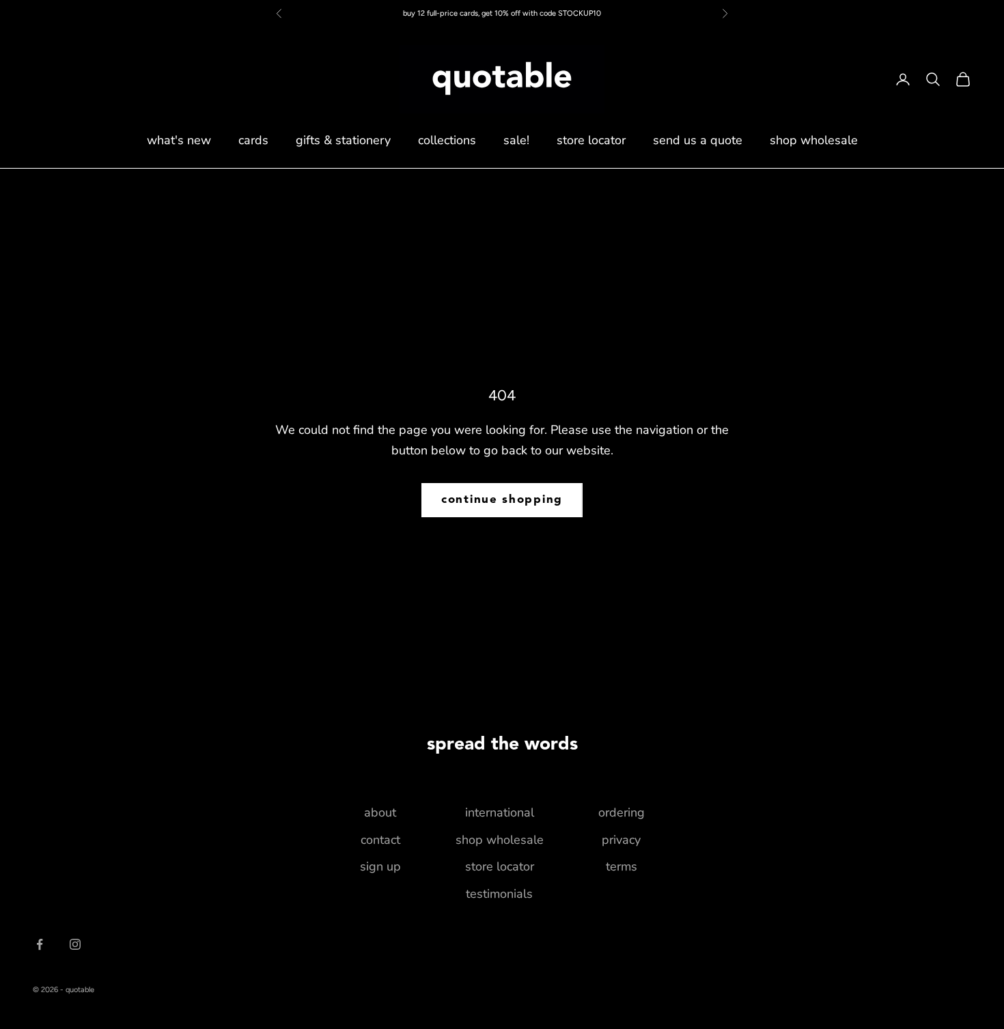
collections (447, 140)
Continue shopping (502, 500)
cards (253, 140)
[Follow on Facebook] (39, 944)
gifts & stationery (343, 140)
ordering (621, 812)
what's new (179, 140)
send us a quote (697, 140)
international (499, 812)
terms (621, 866)
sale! (516, 140)
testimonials (499, 894)
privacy (621, 840)
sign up (380, 866)
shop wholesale (814, 140)
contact (380, 840)
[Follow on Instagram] (75, 944)
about (380, 812)
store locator (591, 140)
